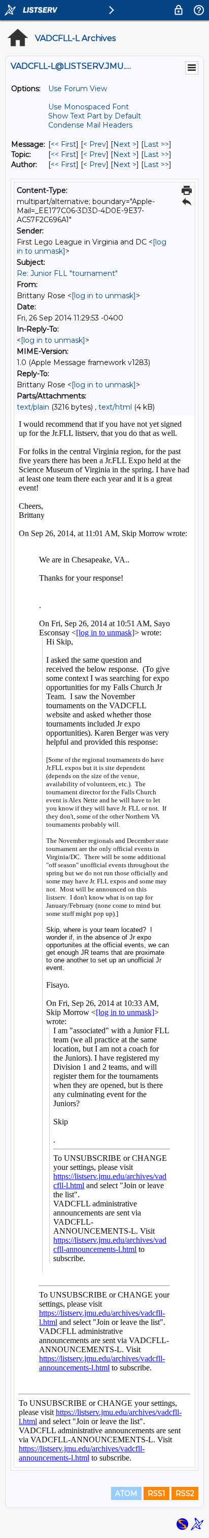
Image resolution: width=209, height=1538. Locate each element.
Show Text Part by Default (94, 115)
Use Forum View (77, 88)
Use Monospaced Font (88, 106)
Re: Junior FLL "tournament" (67, 273)
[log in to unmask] (104, 295)
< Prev (94, 144)
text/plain (33, 407)
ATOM (126, 1493)
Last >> (156, 144)
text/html (115, 407)
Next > (124, 144)
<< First (63, 144)
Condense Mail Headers (90, 125)
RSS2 (185, 1493)
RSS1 (156, 1493)
